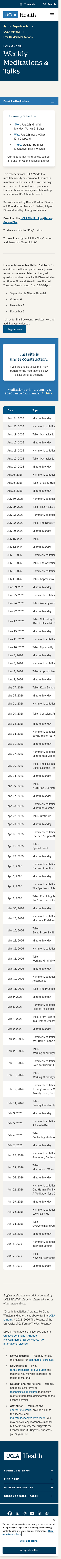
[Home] (4, 26)
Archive (46, 393)
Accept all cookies (29, 1550)
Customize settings (29, 1540)
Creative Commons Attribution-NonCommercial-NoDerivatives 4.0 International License (23, 1339)
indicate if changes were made (27, 1417)
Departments (20, 26)
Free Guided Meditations (18, 36)
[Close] (54, 1519)
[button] (27, 4)
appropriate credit (20, 1409)
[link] (9, 1513)
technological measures (23, 1391)
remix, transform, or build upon (28, 1369)
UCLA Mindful (11, 31)
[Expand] (52, 1470)
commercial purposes (41, 1359)
